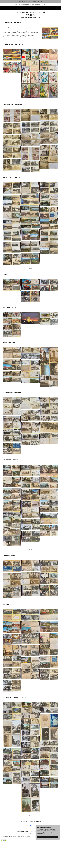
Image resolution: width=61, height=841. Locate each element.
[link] (30, 15)
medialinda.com (21, 837)
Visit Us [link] (31, 821)
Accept (47, 836)
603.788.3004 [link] (44, 4)
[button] (19, 8)
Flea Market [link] (12, 8)
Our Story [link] (26, 821)
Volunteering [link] (37, 821)
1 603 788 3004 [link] (30, 833)
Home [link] (5, 8)
